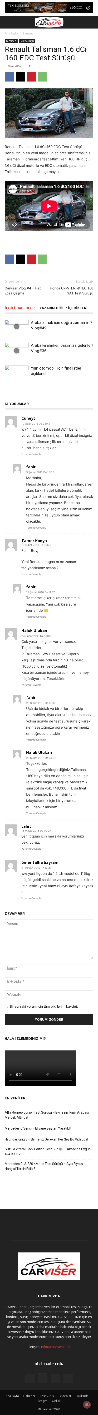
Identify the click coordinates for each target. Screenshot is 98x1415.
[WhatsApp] (42, 77)
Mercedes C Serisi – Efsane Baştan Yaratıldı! (38, 1128)
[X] (20, 77)
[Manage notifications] (87, 1404)
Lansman (29, 33)
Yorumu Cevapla (31, 454)
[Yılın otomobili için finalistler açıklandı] (17, 374)
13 (30, 66)
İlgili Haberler (20, 308)
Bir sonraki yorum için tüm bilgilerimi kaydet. (44, 1006)
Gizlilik (56, 1401)
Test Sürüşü (27, 41)
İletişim (42, 1401)
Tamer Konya (34, 541)
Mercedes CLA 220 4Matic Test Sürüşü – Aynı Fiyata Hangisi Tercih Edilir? (44, 1166)
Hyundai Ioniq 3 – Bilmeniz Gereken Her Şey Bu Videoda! (46, 1139)
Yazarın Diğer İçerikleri (63, 308)
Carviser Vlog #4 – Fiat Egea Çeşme (23, 290)
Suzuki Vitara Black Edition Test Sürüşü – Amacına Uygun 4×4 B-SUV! (48, 1151)
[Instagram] (42, 1378)
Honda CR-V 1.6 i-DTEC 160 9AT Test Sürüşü (71, 290)
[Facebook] (9, 77)
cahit (26, 826)
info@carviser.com (55, 1346)
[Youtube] (68, 1378)
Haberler (29, 1396)
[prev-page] (44, 391)
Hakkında (82, 1396)
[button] (8, 22)
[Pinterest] (31, 77)
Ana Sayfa (11, 33)
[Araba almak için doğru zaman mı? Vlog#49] (17, 326)
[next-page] (52, 391)
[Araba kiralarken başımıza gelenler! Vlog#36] (17, 351)
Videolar (65, 1396)
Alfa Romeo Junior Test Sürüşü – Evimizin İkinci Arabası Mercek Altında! (47, 1115)
